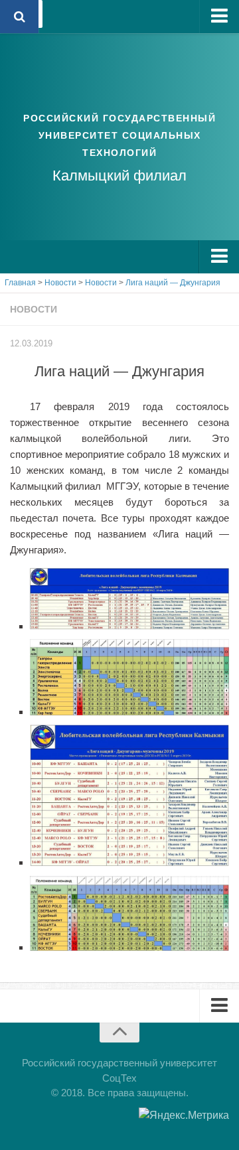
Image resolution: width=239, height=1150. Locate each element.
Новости (33, 309)
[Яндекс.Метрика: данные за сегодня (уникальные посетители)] (184, 1115)
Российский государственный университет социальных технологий (119, 135)
